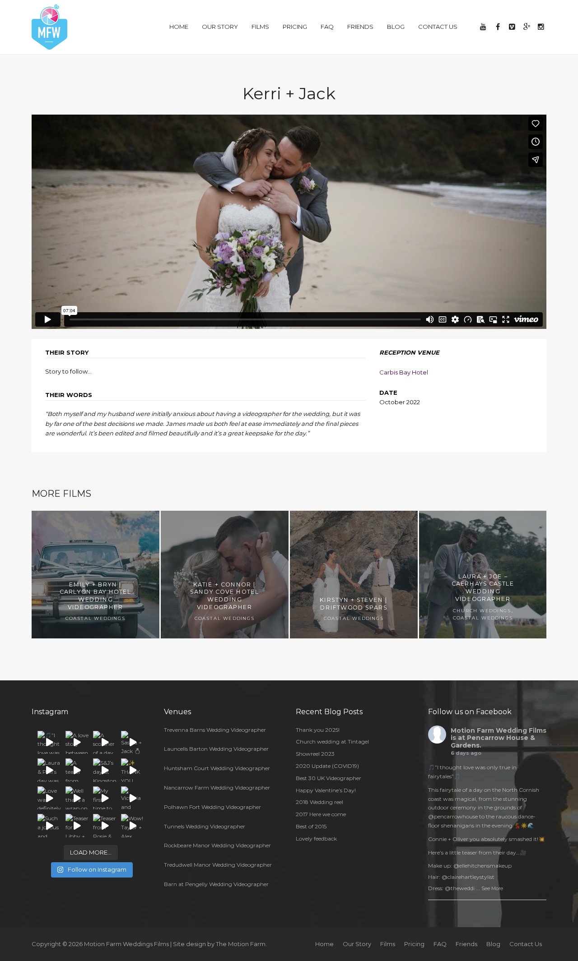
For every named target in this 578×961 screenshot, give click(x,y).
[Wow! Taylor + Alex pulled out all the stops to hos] (132, 825)
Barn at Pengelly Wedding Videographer (216, 884)
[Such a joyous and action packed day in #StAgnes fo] (49, 825)
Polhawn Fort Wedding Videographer (212, 807)
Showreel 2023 (315, 753)
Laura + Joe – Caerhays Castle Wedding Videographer (483, 587)
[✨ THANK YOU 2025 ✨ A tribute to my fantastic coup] (132, 770)
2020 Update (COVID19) (327, 765)
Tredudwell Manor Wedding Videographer (218, 864)
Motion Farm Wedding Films (498, 730)
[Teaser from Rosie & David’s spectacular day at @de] (105, 825)
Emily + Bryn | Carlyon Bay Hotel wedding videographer (95, 595)
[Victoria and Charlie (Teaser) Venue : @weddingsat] (132, 798)
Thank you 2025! (318, 729)
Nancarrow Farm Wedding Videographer (217, 787)
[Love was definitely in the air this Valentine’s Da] (49, 798)
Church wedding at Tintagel (332, 741)
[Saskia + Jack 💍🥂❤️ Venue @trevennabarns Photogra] (132, 742)
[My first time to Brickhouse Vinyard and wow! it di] (105, 798)
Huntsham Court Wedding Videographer (217, 768)
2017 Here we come (321, 814)
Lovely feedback (316, 838)
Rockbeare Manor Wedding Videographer (217, 845)
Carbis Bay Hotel (403, 372)
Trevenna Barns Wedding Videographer (215, 729)
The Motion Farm (241, 943)
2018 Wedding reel (319, 802)
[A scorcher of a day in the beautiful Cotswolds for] (105, 742)
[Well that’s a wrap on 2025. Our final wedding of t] (77, 798)
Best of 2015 (311, 826)
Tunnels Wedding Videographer (204, 826)
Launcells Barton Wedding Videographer (216, 748)
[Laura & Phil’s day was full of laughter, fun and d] (49, 770)
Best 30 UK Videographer (328, 778)
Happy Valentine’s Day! (326, 790)
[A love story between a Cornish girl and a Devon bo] (77, 742)
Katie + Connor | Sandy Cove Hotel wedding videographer (224, 595)
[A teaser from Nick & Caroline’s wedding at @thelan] (77, 770)
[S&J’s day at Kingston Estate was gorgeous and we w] (105, 770)
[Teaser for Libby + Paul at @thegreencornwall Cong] (77, 825)
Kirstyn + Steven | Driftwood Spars (353, 603)
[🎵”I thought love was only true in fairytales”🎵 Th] (49, 742)
